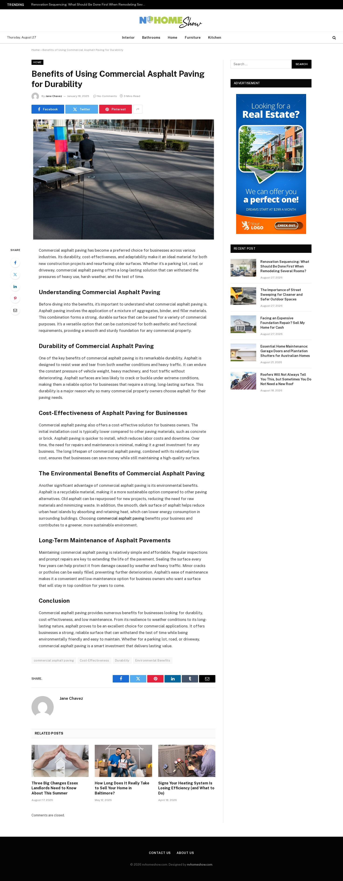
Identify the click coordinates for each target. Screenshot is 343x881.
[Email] (15, 310)
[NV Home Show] (171, 20)
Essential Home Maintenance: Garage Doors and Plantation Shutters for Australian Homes (285, 351)
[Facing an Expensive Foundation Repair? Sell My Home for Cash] (243, 324)
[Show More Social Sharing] (137, 109)
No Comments (107, 96)
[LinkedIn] (15, 286)
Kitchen (214, 37)
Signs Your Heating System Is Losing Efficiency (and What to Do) (186, 788)
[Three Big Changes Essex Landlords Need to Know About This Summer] (60, 761)
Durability (122, 660)
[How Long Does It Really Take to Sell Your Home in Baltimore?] (123, 761)
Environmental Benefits (152, 660)
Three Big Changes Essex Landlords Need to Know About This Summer (55, 788)
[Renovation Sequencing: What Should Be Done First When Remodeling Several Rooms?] (243, 268)
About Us (185, 853)
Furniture (193, 37)
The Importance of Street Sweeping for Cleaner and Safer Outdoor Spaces (86, 4)
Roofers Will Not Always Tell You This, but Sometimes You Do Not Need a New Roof (285, 379)
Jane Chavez (54, 96)
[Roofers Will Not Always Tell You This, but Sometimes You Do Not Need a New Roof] (243, 381)
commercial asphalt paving (120, 518)
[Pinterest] (15, 298)
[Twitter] (15, 274)
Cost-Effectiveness (94, 660)
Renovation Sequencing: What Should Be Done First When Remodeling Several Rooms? (284, 266)
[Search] (334, 37)
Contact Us (160, 853)
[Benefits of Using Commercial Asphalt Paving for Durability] (123, 179)
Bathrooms (151, 37)
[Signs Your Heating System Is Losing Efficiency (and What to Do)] (186, 761)
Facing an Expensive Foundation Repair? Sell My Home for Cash (282, 322)
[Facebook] (15, 262)
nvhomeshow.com (199, 864)
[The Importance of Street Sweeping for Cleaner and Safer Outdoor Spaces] (243, 296)
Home (172, 37)
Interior (128, 37)
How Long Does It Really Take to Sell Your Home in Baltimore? (122, 788)
